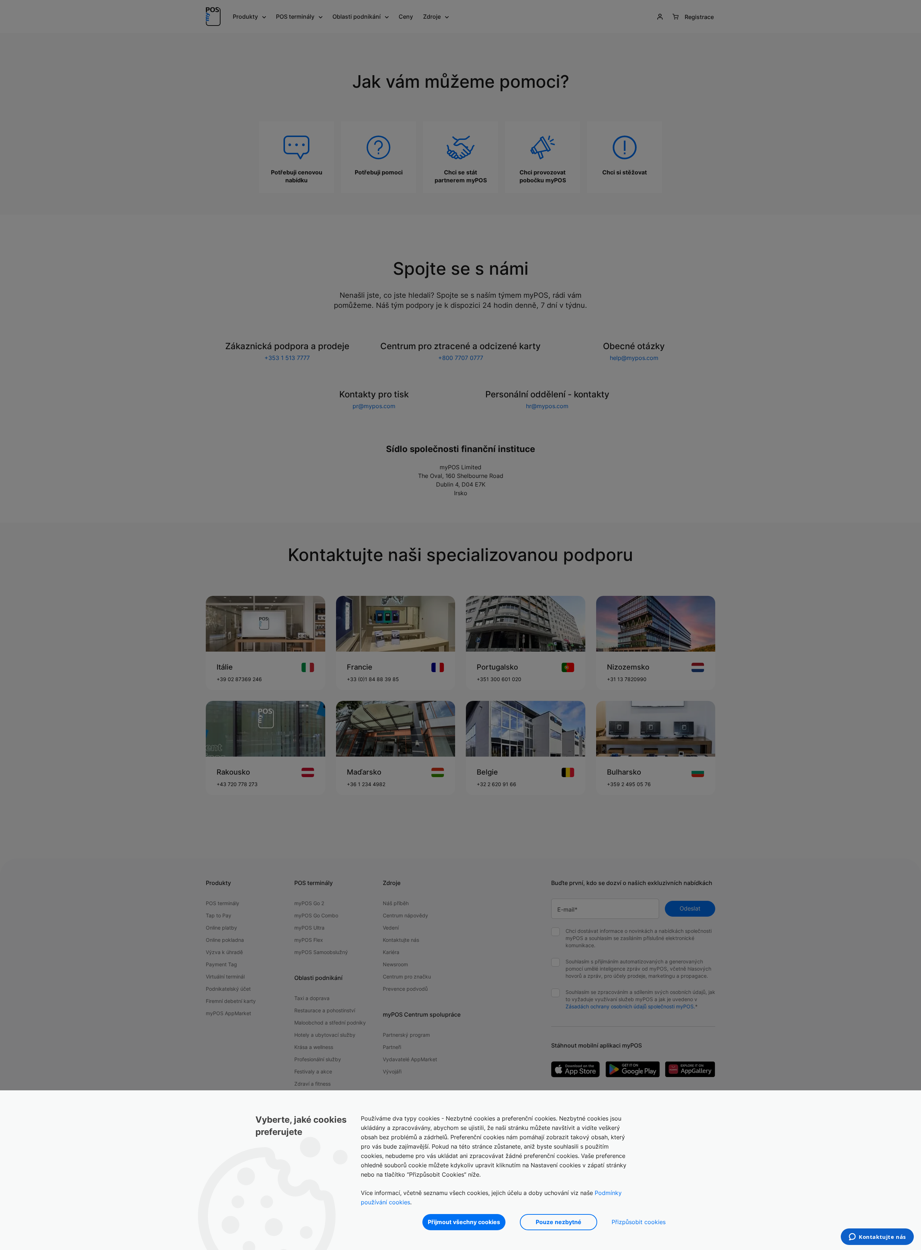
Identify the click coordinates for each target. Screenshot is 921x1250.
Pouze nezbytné (558, 1222)
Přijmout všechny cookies (464, 1222)
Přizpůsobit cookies (639, 1222)
